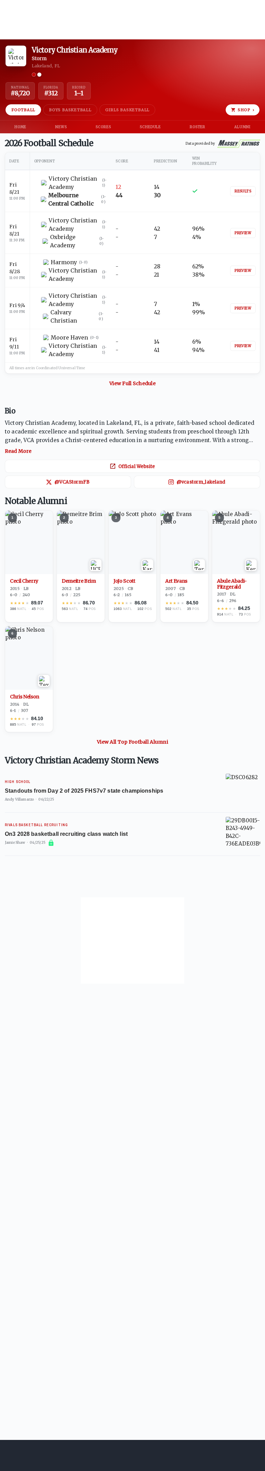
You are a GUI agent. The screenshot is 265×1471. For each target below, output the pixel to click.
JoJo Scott (124, 581)
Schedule (150, 127)
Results (243, 191)
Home (20, 127)
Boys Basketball (70, 109)
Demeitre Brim (79, 581)
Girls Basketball (127, 109)
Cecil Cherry (24, 581)
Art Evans (176, 581)
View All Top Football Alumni (132, 742)
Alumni (242, 127)
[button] (132, 437)
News (61, 127)
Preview (243, 233)
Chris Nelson (24, 697)
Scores (103, 127)
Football (23, 109)
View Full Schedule (132, 383)
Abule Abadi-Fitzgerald (232, 584)
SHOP (246, 109)
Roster (197, 127)
